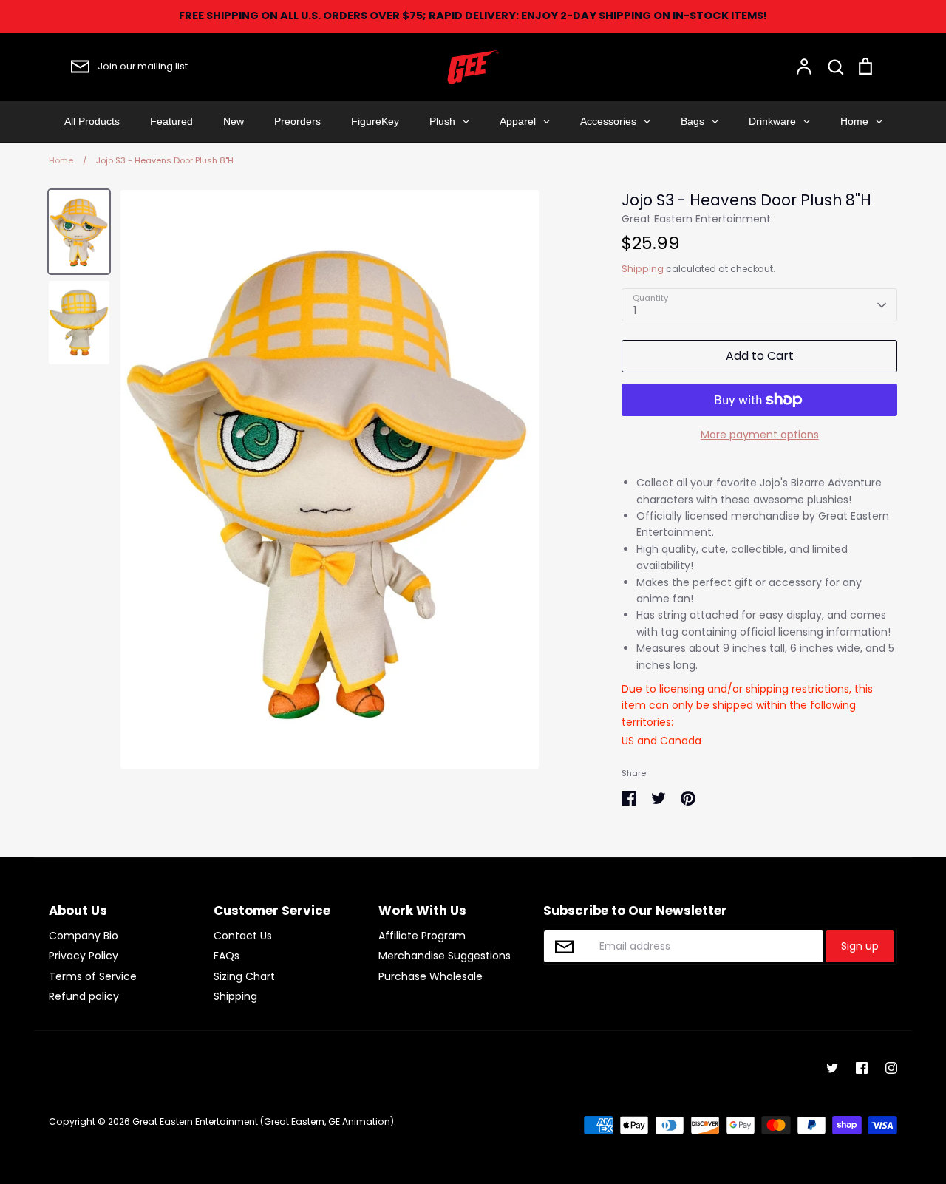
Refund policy (84, 996)
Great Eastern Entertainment (696, 218)
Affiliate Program (422, 935)
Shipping (643, 268)
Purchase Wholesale (430, 976)
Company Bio (83, 935)
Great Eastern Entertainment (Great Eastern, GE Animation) (263, 1121)
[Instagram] (891, 1068)
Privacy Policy (83, 955)
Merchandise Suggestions (444, 955)
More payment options (760, 434)
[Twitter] (832, 1068)
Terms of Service (93, 976)
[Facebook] (862, 1068)
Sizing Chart (244, 976)
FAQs (226, 955)
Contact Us (243, 935)
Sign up (860, 946)
